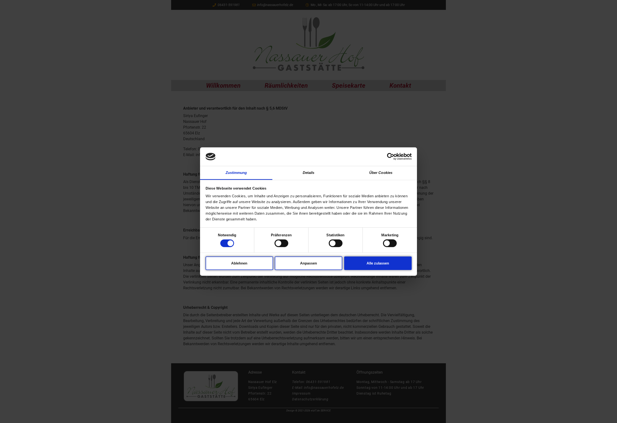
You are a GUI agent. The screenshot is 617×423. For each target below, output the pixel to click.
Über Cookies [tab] (380, 173)
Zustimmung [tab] (236, 173)
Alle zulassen (378, 263)
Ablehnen (239, 263)
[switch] (281, 243)
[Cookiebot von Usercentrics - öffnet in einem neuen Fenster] (390, 156)
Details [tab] (309, 173)
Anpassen (308, 263)
